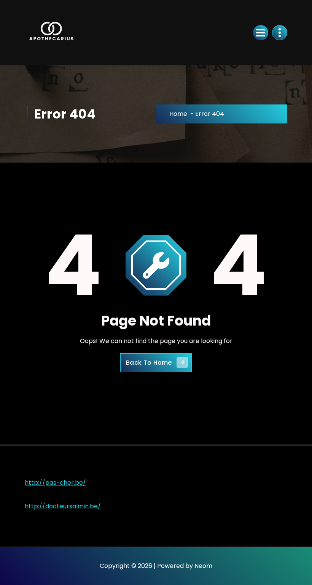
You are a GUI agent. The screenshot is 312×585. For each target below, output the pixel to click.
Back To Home (149, 362)
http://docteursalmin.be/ (63, 506)
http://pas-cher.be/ (55, 482)
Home (178, 113)
